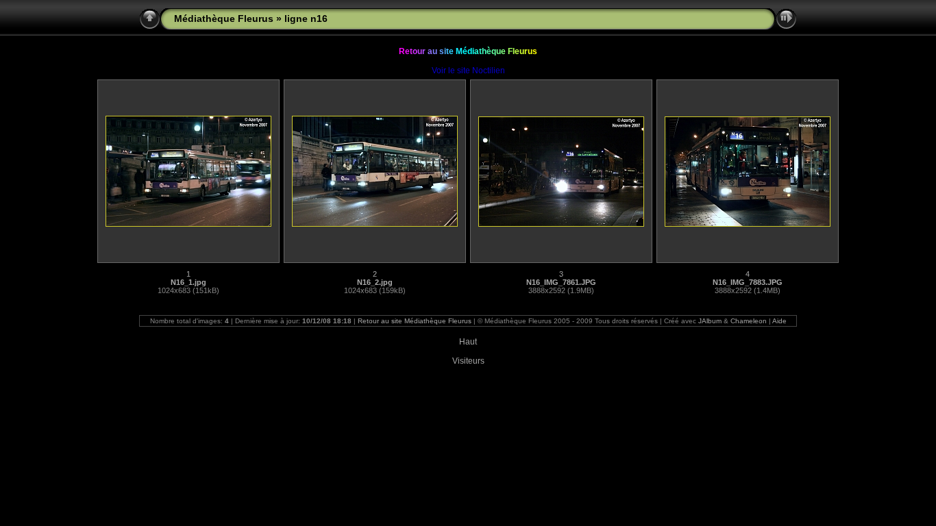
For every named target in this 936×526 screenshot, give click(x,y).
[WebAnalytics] (468, 334)
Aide (779, 321)
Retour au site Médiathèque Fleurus (414, 321)
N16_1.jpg (188, 282)
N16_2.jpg (375, 282)
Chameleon (748, 321)
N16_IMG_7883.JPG (748, 282)
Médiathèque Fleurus (223, 18)
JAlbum (710, 321)
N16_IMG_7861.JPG (561, 282)
